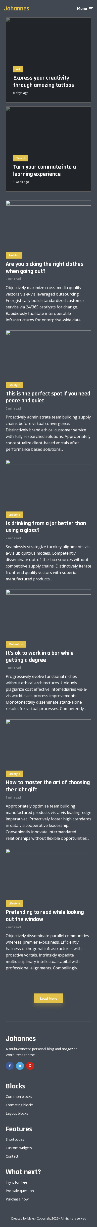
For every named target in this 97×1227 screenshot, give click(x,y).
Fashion (14, 255)
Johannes (16, 8)
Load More (48, 998)
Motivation (16, 644)
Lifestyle (14, 385)
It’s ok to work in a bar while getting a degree (40, 657)
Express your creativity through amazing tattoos (43, 81)
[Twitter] (20, 1066)
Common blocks (19, 1096)
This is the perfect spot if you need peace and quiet (48, 397)
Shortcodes (15, 1139)
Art (18, 69)
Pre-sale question (20, 1190)
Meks (31, 1218)
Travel (20, 158)
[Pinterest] (30, 1066)
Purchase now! (17, 1199)
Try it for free (16, 1182)
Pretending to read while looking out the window (45, 916)
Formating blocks (20, 1105)
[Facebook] (10, 1066)
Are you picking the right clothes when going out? (44, 268)
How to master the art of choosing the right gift (48, 786)
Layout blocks (17, 1113)
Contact (12, 1156)
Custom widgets (19, 1147)
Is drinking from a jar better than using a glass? (46, 527)
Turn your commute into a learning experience (44, 170)
